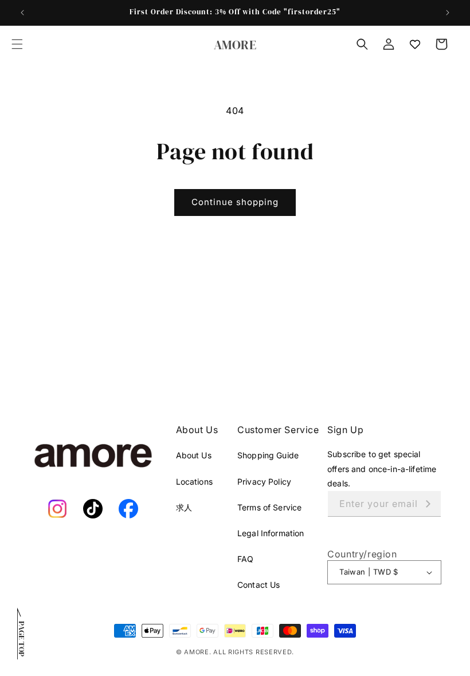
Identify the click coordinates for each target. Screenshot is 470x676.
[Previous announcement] (22, 12)
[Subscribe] (428, 503)
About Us (193, 455)
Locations (194, 481)
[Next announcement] (447, 12)
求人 (184, 507)
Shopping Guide (268, 455)
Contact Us (258, 584)
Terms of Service (269, 507)
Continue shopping (235, 201)
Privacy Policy (264, 481)
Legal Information (270, 533)
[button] (17, 44)
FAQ (245, 559)
